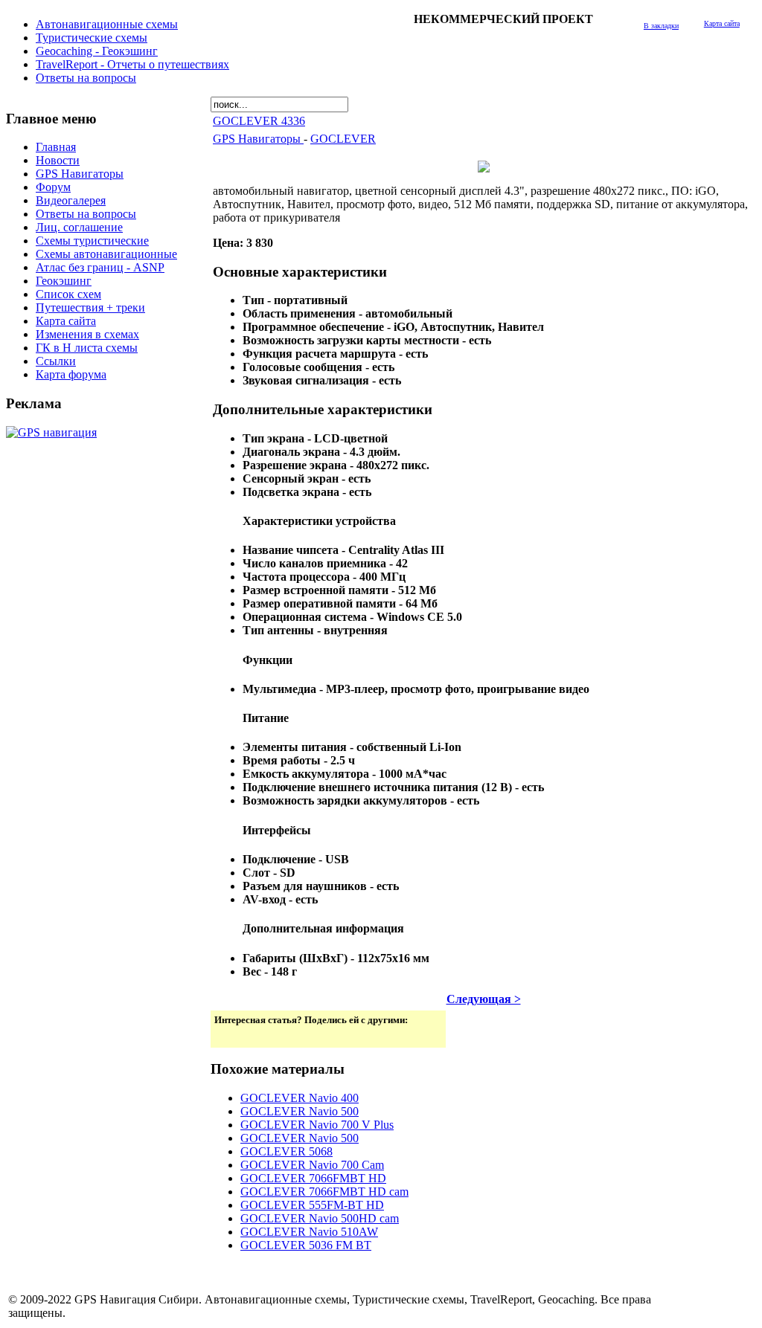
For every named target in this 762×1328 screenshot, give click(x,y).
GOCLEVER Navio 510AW (309, 1231)
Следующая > (483, 999)
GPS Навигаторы (258, 138)
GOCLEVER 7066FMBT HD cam (324, 1191)
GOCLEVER (343, 138)
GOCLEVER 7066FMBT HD (313, 1178)
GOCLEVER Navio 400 (299, 1098)
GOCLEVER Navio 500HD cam (319, 1218)
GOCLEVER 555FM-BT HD (312, 1205)
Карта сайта (722, 23)
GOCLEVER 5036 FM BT (305, 1245)
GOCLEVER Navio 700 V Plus (317, 1124)
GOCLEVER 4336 (259, 121)
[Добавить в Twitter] (227, 1035)
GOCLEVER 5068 (286, 1151)
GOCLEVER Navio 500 (299, 1111)
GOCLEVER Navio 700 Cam (312, 1164)
